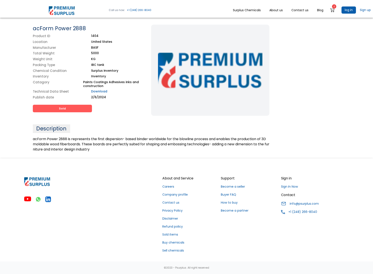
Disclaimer (170, 218)
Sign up (365, 10)
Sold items (170, 234)
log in (349, 10)
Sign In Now (289, 186)
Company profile (175, 194)
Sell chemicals (173, 250)
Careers (168, 186)
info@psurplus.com (304, 203)
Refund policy (172, 226)
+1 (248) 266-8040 (139, 10)
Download (99, 91)
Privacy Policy (172, 210)
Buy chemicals (173, 242)
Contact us (170, 202)
